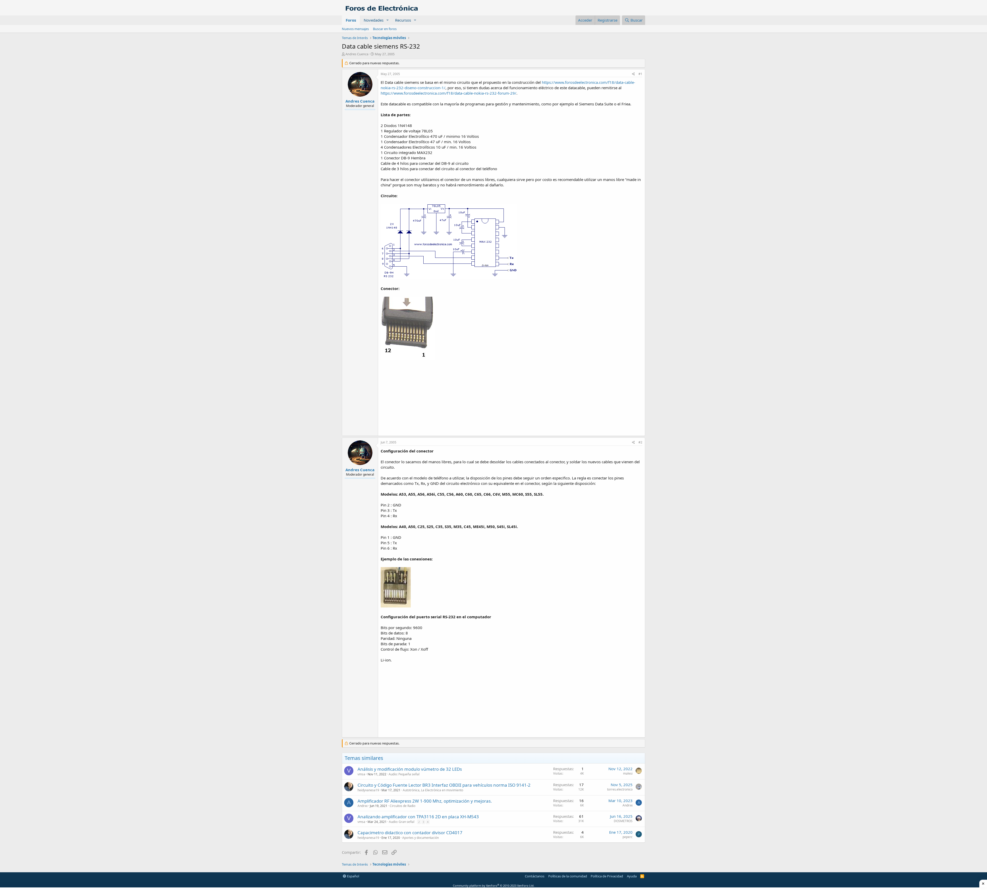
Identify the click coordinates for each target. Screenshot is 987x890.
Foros (351, 20)
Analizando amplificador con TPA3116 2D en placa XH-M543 (418, 817)
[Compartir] (633, 74)
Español (352, 876)
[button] (387, 20)
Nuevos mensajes (355, 28)
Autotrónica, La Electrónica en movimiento (433, 790)
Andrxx (363, 806)
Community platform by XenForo (493, 885)
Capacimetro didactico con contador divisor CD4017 (410, 832)
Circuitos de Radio (402, 806)
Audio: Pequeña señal (404, 774)
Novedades (373, 20)
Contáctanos (534, 876)
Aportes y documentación (420, 837)
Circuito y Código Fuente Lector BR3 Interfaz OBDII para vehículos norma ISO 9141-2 (444, 785)
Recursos (403, 20)
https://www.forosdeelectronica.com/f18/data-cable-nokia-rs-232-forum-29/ (448, 93)
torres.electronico (620, 789)
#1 (640, 74)
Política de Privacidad (607, 876)
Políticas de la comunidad (567, 876)
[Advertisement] (511, 397)
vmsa (361, 774)
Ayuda (632, 876)
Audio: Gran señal (401, 822)
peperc (628, 837)
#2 (640, 442)
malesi (628, 773)
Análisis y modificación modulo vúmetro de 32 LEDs (410, 769)
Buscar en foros (385, 28)
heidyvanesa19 (368, 790)
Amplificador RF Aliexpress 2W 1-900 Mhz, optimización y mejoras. (425, 801)
